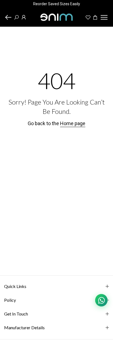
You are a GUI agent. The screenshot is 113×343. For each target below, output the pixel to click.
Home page (72, 123)
